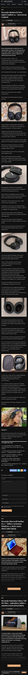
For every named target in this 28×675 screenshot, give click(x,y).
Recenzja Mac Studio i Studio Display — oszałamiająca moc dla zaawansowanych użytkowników (11, 460)
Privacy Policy (17, 671)
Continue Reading (14, 588)
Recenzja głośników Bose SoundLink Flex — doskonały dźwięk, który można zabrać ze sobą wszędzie (12, 447)
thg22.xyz (8, 1)
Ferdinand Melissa (12, 23)
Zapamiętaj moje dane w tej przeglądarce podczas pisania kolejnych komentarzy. (13, 507)
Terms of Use (6, 672)
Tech (2, 9)
